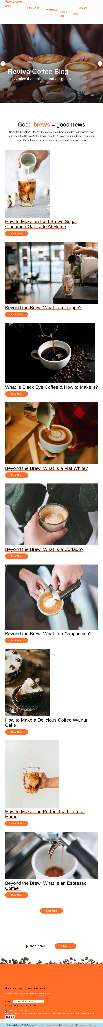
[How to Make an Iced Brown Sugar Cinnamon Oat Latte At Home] (27, 216)
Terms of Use (39, 1025)
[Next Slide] (100, 63)
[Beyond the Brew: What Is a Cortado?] (51, 544)
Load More (51, 911)
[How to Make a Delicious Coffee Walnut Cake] (27, 715)
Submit (10, 1017)
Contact (82, 8)
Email (9, 1001)
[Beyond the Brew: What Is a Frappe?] (51, 303)
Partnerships (32, 8)
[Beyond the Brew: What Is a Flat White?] (51, 463)
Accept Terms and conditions (21, 1005)
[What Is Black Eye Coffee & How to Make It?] (50, 382)
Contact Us (28, 966)
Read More (16, 233)
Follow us (65, 946)
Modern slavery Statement (86, 1025)
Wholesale (52, 10)
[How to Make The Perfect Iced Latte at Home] (32, 806)
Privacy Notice (88, 1013)
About (75, 14)
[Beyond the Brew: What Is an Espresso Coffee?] (51, 878)
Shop (8, 6)
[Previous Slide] (3, 63)
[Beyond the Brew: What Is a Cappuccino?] (51, 629)
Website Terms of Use (68, 1025)
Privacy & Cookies (52, 1025)
